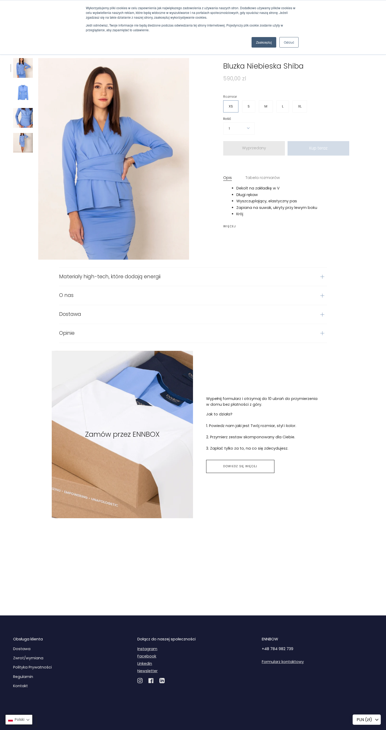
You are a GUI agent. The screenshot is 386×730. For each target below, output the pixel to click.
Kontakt (20, 685)
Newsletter (147, 671)
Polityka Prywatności (32, 667)
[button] (19, 719)
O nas (66, 295)
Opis (227, 177)
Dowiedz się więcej (240, 466)
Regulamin (23, 676)
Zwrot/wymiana (28, 658)
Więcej (229, 226)
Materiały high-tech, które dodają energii (109, 276)
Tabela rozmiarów (263, 177)
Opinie (67, 333)
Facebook (146, 656)
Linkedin (144, 663)
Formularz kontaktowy (283, 661)
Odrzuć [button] (289, 42)
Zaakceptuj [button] (264, 42)
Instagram (147, 648)
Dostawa (70, 314)
